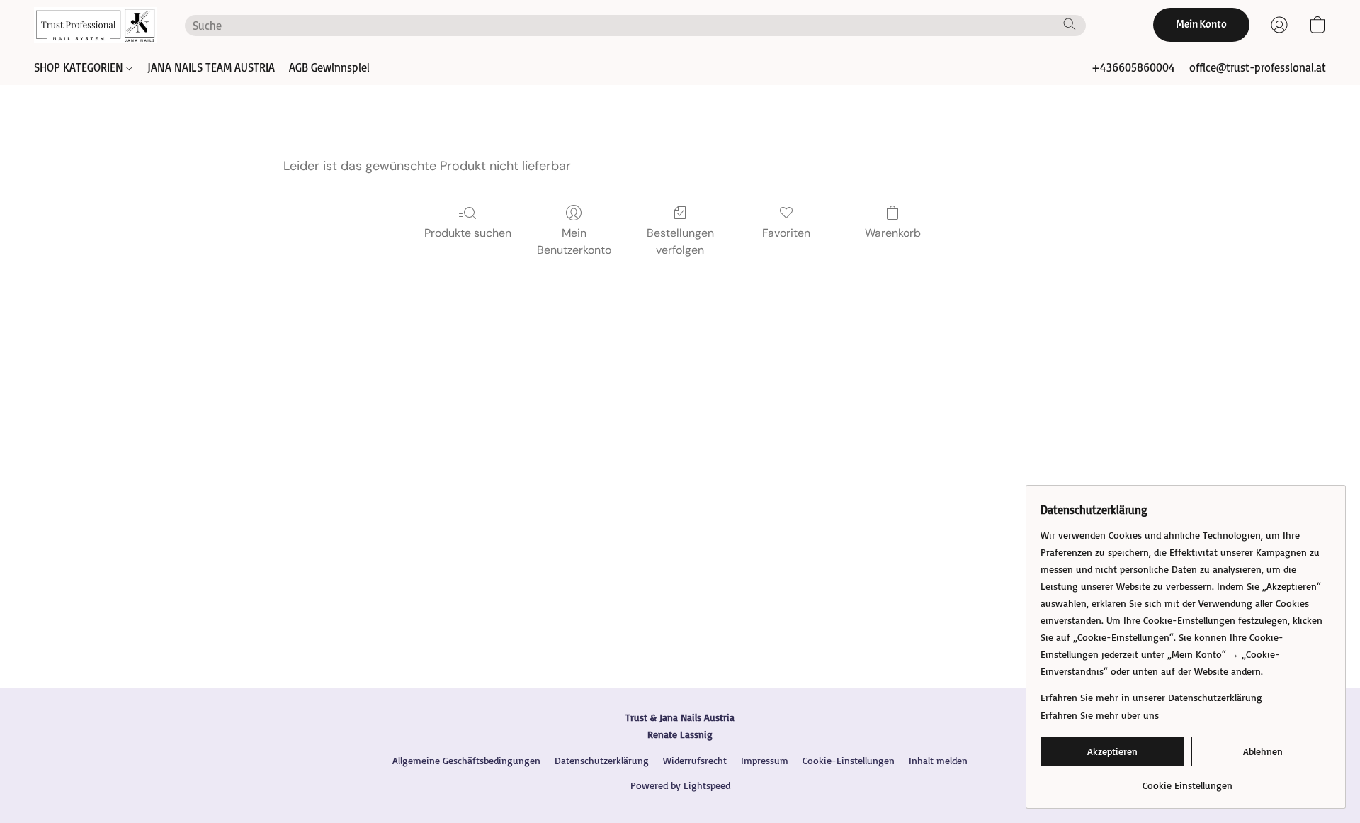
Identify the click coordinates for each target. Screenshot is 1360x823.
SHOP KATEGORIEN (80, 67)
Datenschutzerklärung (602, 760)
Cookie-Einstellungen (849, 760)
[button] (95, 25)
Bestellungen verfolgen (680, 241)
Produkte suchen (467, 232)
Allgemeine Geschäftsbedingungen (466, 760)
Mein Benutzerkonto (574, 241)
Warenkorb (893, 232)
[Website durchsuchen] (1069, 24)
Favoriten (786, 232)
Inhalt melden (938, 760)
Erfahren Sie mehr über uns (1100, 715)
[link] (1187, 780)
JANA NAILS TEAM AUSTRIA (211, 67)
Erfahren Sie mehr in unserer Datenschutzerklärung (1151, 697)
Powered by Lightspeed (680, 785)
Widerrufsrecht (695, 760)
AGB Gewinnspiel (329, 67)
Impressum (764, 760)
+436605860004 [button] (1133, 67)
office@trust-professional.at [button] (1257, 67)
